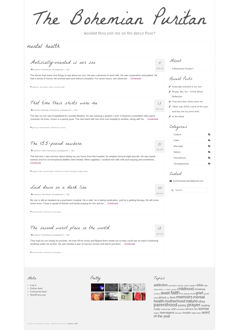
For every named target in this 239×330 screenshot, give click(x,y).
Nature (177, 152)
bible (200, 285)
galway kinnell (189, 294)
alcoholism (44, 87)
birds (161, 289)
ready (157, 309)
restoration (180, 309)
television (178, 313)
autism (51, 87)
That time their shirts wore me (187, 101)
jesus (162, 297)
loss (173, 297)
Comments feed (38, 291)
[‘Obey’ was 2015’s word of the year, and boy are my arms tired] (125, 287)
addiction (35, 87)
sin (196, 309)
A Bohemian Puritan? (183, 68)
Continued (136, 78)
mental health (59, 87)
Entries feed (36, 288)
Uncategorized (57, 70)
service (189, 309)
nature (192, 301)
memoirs (184, 296)
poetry (66, 171)
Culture (177, 134)
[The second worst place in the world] (125, 296)
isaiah (156, 298)
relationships (166, 309)
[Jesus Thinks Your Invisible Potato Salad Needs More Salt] (139, 296)
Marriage (45, 110)
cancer (174, 289)
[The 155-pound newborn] (97, 296)
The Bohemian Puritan (119, 21)
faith (40, 171)
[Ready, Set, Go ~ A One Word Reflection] (97, 287)
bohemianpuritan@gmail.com (188, 181)
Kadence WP (73, 323)
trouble (187, 312)
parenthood (165, 304)
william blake (83, 171)
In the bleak (178, 116)
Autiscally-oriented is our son (187, 86)
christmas (199, 289)
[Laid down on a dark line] (111, 296)
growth (206, 294)
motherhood (55, 127)
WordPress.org (38, 295)
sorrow (62, 127)
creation (157, 294)
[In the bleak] (139, 287)
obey (201, 301)
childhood (185, 289)
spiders (156, 313)
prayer (193, 304)
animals (180, 286)
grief (33, 127)
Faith (44, 151)
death (165, 293)
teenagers (74, 171)
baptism (35, 171)
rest (173, 309)
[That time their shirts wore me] (111, 287)
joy (37, 127)
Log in (33, 285)
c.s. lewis (167, 289)
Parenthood (46, 70)
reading (205, 305)
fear (181, 294)
